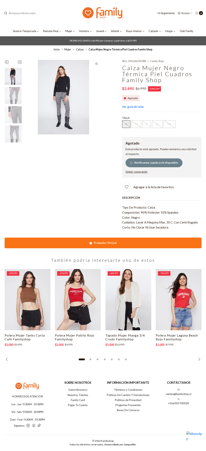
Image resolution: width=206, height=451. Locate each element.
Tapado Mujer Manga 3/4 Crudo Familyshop (125, 337)
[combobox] (24, 13)
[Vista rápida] (43, 299)
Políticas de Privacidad (128, 400)
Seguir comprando (136, 171)
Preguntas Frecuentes (128, 405)
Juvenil (100, 31)
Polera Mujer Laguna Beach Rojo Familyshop (177, 337)
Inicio (57, 49)
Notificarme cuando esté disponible (156, 162)
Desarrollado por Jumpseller (120, 444)
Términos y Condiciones (128, 389)
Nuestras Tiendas (78, 395)
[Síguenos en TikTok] (39, 426)
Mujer (68, 31)
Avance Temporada (24, 31)
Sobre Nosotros (77, 389)
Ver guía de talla (133, 106)
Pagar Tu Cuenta (78, 405)
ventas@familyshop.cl (178, 394)
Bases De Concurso (128, 410)
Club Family (186, 31)
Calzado (153, 31)
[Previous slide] (9, 63)
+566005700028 (178, 403)
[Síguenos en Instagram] (28, 426)
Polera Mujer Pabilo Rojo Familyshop (74, 337)
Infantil (115, 31)
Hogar (169, 31)
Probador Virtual (103, 243)
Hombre (84, 31)
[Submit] (5, 13)
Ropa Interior (134, 31)
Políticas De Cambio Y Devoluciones (128, 395)
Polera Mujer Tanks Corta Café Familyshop (25, 337)
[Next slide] (17, 63)
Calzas (80, 49)
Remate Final (50, 31)
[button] (82, 359)
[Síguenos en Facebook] (34, 426)
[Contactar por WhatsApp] (194, 439)
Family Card (78, 400)
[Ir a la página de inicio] (103, 13)
